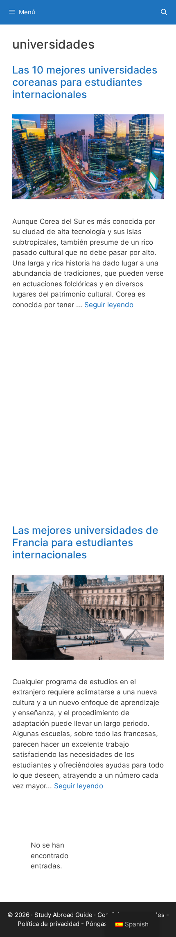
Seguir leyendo (108, 305)
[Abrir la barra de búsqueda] (164, 12)
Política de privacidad (48, 924)
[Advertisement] (88, 424)
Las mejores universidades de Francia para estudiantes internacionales (85, 542)
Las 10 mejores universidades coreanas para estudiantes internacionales (84, 82)
